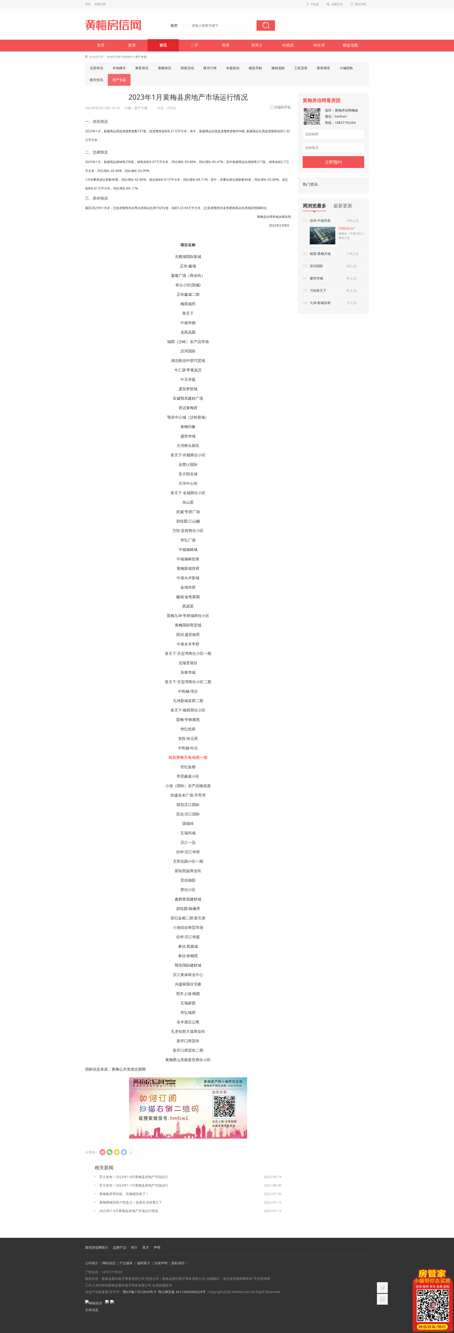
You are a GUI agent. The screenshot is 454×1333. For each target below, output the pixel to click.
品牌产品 (119, 1247)
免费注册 (100, 4)
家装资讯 (141, 68)
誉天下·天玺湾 (176, 653)
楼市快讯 (96, 79)
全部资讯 (96, 68)
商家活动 (187, 68)
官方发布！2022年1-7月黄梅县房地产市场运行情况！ (133, 1186)
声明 (157, 1247)
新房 (132, 45)
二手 (194, 45)
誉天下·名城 (180, 492)
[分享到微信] (110, 1152)
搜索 (266, 25)
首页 (101, 45)
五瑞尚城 (188, 833)
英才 (145, 1247)
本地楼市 (119, 68)
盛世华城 (188, 436)
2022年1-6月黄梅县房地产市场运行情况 (128, 1211)
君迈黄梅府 (188, 407)
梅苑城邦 (188, 303)
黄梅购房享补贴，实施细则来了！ (124, 1194)
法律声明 (160, 1263)
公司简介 (91, 1263)
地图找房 (337, 4)
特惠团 (288, 45)
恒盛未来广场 (181, 795)
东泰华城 (188, 672)
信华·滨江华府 (188, 851)
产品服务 (126, 1263)
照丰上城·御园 (188, 993)
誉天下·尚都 (180, 455)
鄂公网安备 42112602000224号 (181, 1292)
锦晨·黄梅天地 (320, 253)
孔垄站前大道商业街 (188, 1031)
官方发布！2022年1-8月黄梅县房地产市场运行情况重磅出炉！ (133, 1177)
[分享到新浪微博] (102, 1152)
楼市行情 (210, 68)
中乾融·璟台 (188, 691)
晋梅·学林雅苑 (188, 719)
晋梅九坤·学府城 (180, 615)
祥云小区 (183, 284)
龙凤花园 (188, 332)
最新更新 (342, 205)
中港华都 (188, 322)
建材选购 (278, 68)
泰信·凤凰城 (188, 946)
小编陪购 (346, 68)
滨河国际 (188, 351)
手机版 (314, 4)
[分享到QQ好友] (124, 1152)
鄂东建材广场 (191, 398)
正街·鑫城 (188, 266)
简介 (134, 1247)
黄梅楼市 (128, 57)
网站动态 (109, 1263)
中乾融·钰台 (188, 747)
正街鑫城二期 (188, 294)
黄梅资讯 (164, 68)
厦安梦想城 (188, 388)
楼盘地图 (350, 45)
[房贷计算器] (382, 1299)
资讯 (163, 45)
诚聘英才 (143, 1263)
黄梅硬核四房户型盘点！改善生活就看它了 (130, 1202)
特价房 (319, 45)
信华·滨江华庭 (188, 936)
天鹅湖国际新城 (188, 256)
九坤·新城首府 (320, 302)
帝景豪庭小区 (188, 776)
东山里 (188, 502)
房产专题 (119, 79)
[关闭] (450, 1272)
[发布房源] (382, 1287)
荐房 (225, 45)
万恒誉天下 (318, 290)
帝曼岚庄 (194, 370)
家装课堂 (323, 68)
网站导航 (360, 4)
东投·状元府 (188, 738)
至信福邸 (188, 880)
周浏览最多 (314, 206)
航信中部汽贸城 (192, 360)
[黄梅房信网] (116, 25)
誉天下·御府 (180, 710)
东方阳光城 (188, 473)
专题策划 (232, 68)
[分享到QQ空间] (117, 1152)
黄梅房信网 (113, 57)
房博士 (256, 45)
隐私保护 (178, 1263)
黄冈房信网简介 (96, 1247)
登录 (88, 4)
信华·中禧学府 (320, 220)
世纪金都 (188, 766)
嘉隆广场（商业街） (188, 275)
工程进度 (300, 68)
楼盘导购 (255, 68)
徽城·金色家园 (188, 596)
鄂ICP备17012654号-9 (139, 1292)
